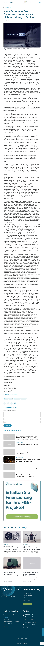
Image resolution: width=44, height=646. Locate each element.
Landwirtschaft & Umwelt (11, 621)
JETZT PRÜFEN (27, 604)
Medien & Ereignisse (9, 624)
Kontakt (5, 626)
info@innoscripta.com (31, 627)
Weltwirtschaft (7, 619)
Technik (5, 617)
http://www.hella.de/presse (10, 394)
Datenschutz (24, 643)
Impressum (19, 643)
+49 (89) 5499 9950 (30, 624)
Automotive (7, 7)
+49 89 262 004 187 (30, 622)
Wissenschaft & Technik (10, 615)
